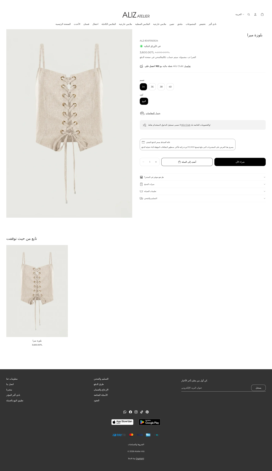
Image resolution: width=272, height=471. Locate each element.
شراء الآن (240, 162)
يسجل (258, 387)
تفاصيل (187, 66)
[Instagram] (136, 412)
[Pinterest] (147, 412)
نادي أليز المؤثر (13, 395)
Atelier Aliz (139, 451)
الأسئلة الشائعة (101, 395)
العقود (96, 400)
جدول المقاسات (153, 113)
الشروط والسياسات (136, 444)
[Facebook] (130, 412)
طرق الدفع (99, 384)
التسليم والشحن (150, 198)
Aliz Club (185, 125)
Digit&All (140, 458)
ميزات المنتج (149, 184)
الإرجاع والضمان (101, 389)
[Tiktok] (142, 412)
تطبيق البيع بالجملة (14, 400)
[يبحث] (248, 14)
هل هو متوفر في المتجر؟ (154, 177)
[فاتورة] (255, 14)
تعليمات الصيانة (150, 191)
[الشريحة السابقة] (3, 3)
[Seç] (63, 332)
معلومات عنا (12, 378)
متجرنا (9, 389)
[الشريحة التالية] (268, 3)
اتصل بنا (10, 384)
